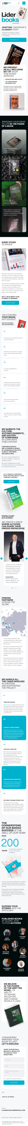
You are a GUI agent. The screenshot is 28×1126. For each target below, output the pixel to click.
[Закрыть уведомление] (27, 1121)
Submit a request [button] (7, 704)
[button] (14, 40)
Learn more (9, 1124)
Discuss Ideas (13, 1082)
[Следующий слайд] (26, 559)
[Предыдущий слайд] (1, 559)
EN (19, 3)
